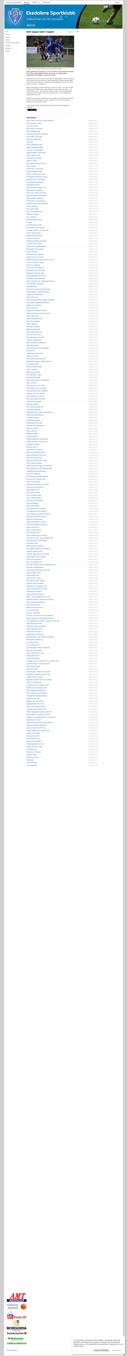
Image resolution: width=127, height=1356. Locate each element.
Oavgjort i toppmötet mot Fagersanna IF (37, 730)
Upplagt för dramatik (32, 433)
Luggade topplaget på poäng (34, 147)
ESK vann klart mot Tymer (34, 243)
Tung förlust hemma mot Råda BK (36, 626)
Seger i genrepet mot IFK (33, 572)
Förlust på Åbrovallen (32, 503)
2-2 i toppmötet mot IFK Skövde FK (36, 511)
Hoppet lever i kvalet (32, 356)
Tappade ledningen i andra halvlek (36, 152)
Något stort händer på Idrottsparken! (36, 195)
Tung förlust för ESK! (32, 642)
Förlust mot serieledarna (33, 473)
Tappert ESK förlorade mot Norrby (36, 522)
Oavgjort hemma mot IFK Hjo (34, 634)
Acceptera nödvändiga (101, 1350)
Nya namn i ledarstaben (33, 613)
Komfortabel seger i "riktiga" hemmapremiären (39, 412)
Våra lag (26, 2)
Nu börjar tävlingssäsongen (34, 171)
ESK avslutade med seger (33, 463)
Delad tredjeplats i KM (32, 490)
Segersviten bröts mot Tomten (35, 257)
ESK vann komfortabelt (33, 321)
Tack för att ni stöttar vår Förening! (36, 193)
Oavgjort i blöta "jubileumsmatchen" (36, 310)
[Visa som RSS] (77, 31)
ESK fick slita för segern (33, 233)
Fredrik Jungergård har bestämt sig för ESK (38, 712)
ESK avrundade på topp (33, 131)
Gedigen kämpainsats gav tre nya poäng (38, 313)
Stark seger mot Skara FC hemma (36, 516)
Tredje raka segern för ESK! (34, 551)
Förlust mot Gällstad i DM (33, 682)
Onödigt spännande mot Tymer (35, 744)
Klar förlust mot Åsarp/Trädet (34, 500)
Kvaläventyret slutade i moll (34, 353)
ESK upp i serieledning (32, 265)
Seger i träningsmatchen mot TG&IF (36, 589)
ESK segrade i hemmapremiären (35, 278)
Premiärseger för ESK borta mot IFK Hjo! (38, 570)
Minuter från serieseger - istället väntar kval (38, 361)
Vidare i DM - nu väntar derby (34, 169)
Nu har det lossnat (31, 762)
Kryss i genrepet (31, 217)
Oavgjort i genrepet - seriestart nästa (36, 441)
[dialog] (98, 1345)
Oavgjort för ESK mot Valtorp (34, 677)
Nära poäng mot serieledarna (34, 190)
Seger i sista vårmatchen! (33, 530)
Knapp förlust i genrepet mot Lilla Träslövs (38, 674)
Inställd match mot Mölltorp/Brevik (36, 246)
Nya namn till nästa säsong (34, 457)
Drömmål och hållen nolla (33, 139)
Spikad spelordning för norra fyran (36, 455)
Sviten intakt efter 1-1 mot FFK (35, 396)
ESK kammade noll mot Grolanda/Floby (37, 380)
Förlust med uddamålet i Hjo (34, 211)
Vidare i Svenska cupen (33, 482)
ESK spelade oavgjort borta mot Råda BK (38, 548)
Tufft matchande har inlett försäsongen (37, 348)
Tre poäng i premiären (32, 417)
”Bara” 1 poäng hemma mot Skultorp (36, 535)
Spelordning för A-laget (32, 698)
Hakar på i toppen (31, 754)
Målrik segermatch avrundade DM (36, 342)
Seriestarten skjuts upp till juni (35, 487)
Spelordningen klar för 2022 (34, 423)
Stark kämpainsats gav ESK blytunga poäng (39, 468)
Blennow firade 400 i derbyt (34, 366)
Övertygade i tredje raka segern (35, 273)
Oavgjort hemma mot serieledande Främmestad (40, 618)
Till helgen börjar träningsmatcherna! (36, 696)
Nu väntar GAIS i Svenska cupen (36, 479)
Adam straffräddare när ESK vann (36, 276)
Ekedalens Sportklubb (14, 2)
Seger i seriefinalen (31, 369)
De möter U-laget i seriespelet (34, 583)
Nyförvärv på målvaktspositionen (35, 452)
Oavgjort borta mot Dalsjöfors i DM (36, 586)
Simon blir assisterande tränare (35, 425)
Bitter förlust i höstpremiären (34, 519)
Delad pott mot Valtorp (32, 326)
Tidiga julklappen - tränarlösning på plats (38, 292)
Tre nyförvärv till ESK (32, 610)
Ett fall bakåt (30, 760)
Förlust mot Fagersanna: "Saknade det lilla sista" (40, 281)
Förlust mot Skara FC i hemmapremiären (38, 663)
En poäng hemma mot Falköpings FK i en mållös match (42, 661)
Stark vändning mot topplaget (34, 198)
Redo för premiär (31, 166)
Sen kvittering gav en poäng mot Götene (38, 514)
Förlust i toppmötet (31, 324)
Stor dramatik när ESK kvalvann (35, 227)
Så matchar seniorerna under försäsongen (38, 289)
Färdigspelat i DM (31, 286)
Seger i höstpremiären (32, 316)
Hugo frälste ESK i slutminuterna (35, 179)
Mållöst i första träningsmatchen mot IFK (38, 597)
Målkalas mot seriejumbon (33, 305)
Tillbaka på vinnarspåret (33, 329)
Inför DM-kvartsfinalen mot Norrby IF (36, 524)
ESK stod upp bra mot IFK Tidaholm (36, 693)
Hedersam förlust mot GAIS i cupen (36, 460)
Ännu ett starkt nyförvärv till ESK (35, 706)
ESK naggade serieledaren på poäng (36, 177)
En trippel (29, 222)
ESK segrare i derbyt (32, 209)
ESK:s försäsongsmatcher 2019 (35, 602)
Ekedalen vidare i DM (32, 575)
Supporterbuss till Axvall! (33, 720)
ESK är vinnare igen (32, 308)
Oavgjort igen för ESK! (32, 655)
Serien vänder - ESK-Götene (34, 128)
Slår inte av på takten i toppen (35, 262)
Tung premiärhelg (31, 765)
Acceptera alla (116, 1350)
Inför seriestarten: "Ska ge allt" (35, 284)
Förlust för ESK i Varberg (33, 578)
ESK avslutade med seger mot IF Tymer (38, 714)
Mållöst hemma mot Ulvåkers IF (35, 546)
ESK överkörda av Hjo (32, 532)
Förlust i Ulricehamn (32, 206)
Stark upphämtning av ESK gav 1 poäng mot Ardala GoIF (42, 621)
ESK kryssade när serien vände (35, 385)
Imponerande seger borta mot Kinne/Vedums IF (40, 722)
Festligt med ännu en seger (34, 746)
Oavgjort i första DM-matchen (34, 594)
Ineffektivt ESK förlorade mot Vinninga (37, 484)
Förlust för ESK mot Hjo (33, 666)
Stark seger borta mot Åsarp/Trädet (36, 540)
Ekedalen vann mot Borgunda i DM (36, 688)
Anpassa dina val (78, 1350)
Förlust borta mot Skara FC (34, 559)
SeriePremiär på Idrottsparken (35, 415)
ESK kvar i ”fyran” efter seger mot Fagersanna (39, 615)
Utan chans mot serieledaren (34, 150)
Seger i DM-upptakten (32, 345)
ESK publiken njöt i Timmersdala (35, 270)
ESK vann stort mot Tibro (33, 334)
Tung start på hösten (32, 126)
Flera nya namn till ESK (33, 492)
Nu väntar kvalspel (31, 436)
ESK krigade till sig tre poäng (34, 249)
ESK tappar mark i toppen (40, 32)
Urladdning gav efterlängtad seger (36, 471)
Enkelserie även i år (32, 447)
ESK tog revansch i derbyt (34, 123)
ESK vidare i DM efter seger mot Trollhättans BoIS (41, 564)
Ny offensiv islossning (32, 238)
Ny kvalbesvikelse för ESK (34, 225)
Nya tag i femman (31, 431)
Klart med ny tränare (32, 428)
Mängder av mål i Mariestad (34, 235)
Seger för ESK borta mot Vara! (35, 653)
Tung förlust (29, 142)
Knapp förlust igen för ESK (34, 623)
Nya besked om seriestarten (34, 449)
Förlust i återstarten (32, 251)
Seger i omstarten (31, 383)
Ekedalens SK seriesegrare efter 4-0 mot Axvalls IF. (41, 717)
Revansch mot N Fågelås (33, 741)
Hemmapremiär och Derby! (34, 158)
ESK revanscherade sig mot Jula (35, 163)
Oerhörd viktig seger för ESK (34, 629)
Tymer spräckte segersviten (34, 332)
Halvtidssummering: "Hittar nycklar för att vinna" (40, 259)
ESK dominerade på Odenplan (35, 182)
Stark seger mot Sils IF (33, 736)
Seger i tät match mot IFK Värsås (36, 728)
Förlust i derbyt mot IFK (33, 155)
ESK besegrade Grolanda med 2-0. (36, 690)
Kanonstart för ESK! (32, 669)
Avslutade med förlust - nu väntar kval (37, 230)
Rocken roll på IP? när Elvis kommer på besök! (40, 120)
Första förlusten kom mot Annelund (36, 388)
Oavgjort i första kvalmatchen (34, 294)
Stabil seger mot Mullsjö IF (34, 591)
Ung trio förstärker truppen (33, 495)
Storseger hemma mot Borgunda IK (36, 725)
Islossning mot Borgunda (33, 752)
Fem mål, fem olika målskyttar (35, 268)
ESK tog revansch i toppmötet (35, 254)
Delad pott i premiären (32, 214)
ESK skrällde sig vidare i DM (34, 407)
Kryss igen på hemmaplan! (34, 650)
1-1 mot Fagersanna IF (32, 645)
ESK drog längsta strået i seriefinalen (37, 391)
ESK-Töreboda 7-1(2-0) (33, 738)
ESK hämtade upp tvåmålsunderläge (36, 476)
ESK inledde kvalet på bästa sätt (35, 358)
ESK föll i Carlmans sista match (35, 174)
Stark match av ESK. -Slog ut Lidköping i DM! (39, 538)
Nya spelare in (30, 350)
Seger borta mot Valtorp (33, 733)
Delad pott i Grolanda (32, 404)
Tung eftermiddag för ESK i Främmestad (38, 647)
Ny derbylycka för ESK (33, 185)
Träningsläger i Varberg (33, 420)
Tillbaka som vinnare (32, 757)
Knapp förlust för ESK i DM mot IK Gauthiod (39, 679)
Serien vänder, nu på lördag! (34, 136)
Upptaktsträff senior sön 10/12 (35, 704)
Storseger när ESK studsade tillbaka (36, 203)
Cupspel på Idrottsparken (33, 409)
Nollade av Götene (31, 160)
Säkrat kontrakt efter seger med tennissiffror (39, 465)
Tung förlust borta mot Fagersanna (36, 508)
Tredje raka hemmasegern (33, 401)
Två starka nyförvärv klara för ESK (36, 709)
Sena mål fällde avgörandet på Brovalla (37, 302)
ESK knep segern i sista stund (35, 337)
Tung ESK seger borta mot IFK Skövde (37, 554)
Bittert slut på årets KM (33, 605)
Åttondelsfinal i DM (31, 543)
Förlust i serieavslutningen (33, 498)
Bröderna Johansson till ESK (34, 607)
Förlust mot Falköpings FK (34, 562)
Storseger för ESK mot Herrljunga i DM (37, 685)
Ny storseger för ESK (32, 364)
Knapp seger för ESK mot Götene (36, 556)
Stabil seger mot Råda (32, 506)
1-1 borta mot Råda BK (33, 658)
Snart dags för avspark (32, 444)
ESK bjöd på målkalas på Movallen (36, 241)
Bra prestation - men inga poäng (35, 201)
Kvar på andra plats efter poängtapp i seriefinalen (40, 300)
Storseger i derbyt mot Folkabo (35, 393)
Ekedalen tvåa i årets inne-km (35, 701)
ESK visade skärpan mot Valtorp (35, 399)
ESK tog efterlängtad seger (34, 144)
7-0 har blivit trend (31, 749)
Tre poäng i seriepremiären (34, 340)
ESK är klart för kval (32, 297)
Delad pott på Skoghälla (33, 377)
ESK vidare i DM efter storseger (35, 580)
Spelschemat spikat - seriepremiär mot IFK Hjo (39, 599)
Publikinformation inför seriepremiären (37, 439)
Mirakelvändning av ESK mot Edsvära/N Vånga (40, 637)
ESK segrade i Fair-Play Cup (34, 639)
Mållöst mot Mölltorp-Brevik (34, 318)
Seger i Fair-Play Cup (32, 527)
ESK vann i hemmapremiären (34, 567)
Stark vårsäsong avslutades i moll (36, 187)
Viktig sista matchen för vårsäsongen (37, 134)
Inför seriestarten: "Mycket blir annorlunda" (38, 671)
